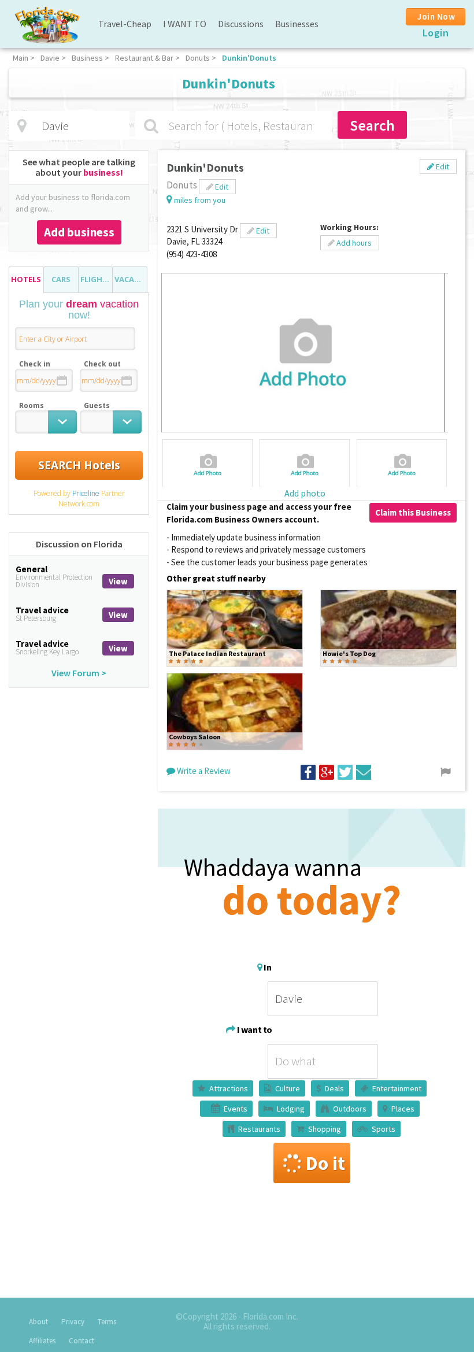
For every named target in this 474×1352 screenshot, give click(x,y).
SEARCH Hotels (79, 465)
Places (402, 1108)
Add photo (304, 493)
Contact (81, 1341)
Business (87, 58)
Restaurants (259, 1129)
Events (235, 1108)
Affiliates (42, 1341)
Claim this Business (413, 512)
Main (20, 58)
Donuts (198, 58)
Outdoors (349, 1108)
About (38, 1322)
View (118, 581)
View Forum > (78, 673)
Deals (334, 1088)
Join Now (436, 16)
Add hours (353, 243)
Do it (325, 1163)
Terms (107, 1322)
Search (372, 125)
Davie (50, 58)
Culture (287, 1088)
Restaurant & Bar (144, 58)
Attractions (228, 1088)
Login (436, 32)
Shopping (324, 1129)
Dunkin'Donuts (249, 58)
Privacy (72, 1322)
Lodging (291, 1108)
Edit (441, 166)
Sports (383, 1129)
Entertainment (396, 1088)
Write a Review (203, 770)
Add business (79, 232)
